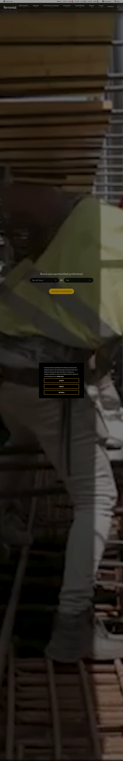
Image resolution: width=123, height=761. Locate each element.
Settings (61, 392)
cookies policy (60, 376)
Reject (61, 387)
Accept (61, 381)
